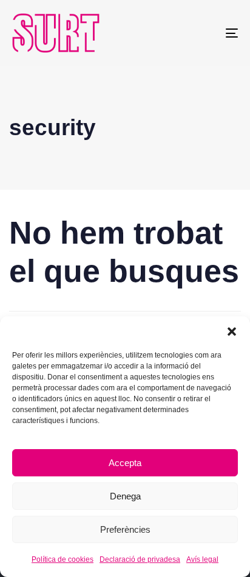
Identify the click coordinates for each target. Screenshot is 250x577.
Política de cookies (62, 559)
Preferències (125, 529)
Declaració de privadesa (140, 559)
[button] (232, 331)
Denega (125, 496)
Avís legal (202, 559)
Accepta (125, 463)
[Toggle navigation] (200, 33)
